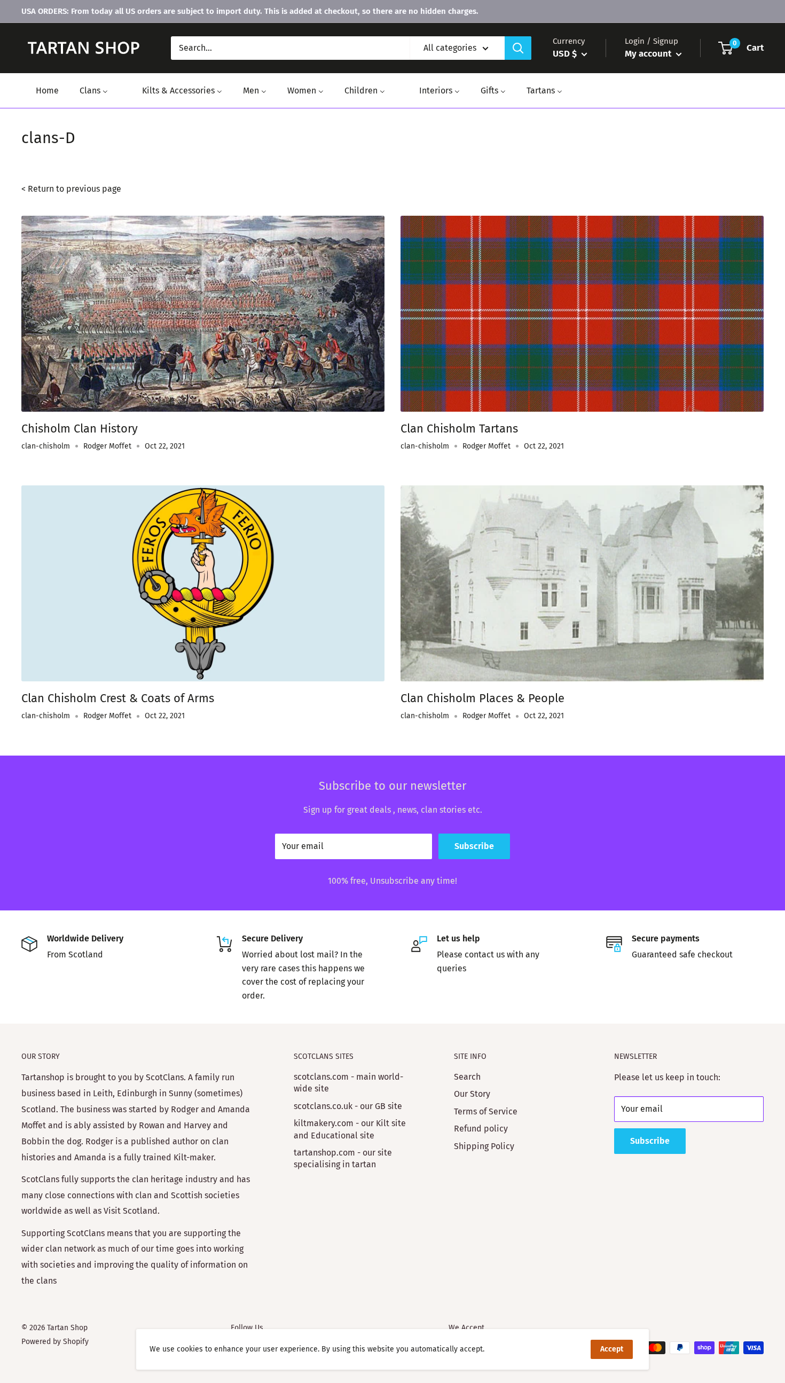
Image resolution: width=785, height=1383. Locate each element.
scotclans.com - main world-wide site (348, 1083)
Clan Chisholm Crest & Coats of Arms (117, 698)
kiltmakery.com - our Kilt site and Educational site (350, 1129)
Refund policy (481, 1128)
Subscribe (474, 846)
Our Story (472, 1094)
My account (649, 53)
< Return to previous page (71, 189)
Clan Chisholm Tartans (459, 428)
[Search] (518, 48)
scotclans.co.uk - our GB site (348, 1106)
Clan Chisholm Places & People (482, 698)
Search (467, 1077)
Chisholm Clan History (79, 428)
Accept (611, 1349)
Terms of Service (485, 1111)
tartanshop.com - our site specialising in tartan (343, 1158)
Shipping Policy (484, 1146)
